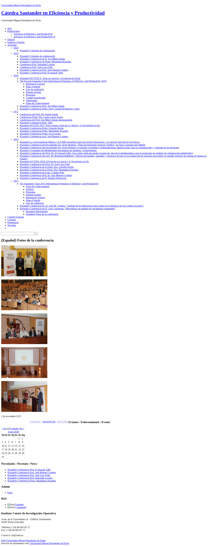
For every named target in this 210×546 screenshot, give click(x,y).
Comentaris (20, 507)
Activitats (12, 45)
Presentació (12, 222)
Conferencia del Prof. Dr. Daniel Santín (39, 114)
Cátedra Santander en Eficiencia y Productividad (53, 13)
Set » (21, 428)
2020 (16, 48)
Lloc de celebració (35, 89)
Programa (30, 95)
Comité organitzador (36, 97)
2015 (16, 181)
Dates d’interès (33, 86)
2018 (16, 75)
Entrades (19, 504)
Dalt (3, 540)
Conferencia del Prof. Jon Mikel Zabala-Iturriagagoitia (46, 120)
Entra (10, 492)
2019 (16, 53)
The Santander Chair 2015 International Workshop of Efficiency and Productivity (59, 183)
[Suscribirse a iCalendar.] (13, 428)
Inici (9, 28)
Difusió (11, 39)
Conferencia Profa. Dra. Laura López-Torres (41, 117)
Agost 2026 (13, 431)
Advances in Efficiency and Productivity (33, 34)
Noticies (30, 189)
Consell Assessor (15, 217)
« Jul (4, 428)
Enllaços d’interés (16, 42)
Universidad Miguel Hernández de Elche (21, 5)
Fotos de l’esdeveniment (37, 103)
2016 (16, 139)
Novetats (11, 225)
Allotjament (31, 100)
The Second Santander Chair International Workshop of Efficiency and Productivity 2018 (63, 81)
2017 (16, 111)
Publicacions (13, 31)
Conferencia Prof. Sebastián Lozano (37, 64)
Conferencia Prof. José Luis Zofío (36, 67)
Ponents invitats (33, 92)
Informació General (35, 84)
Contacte (11, 219)
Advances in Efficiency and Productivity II (34, 36)
